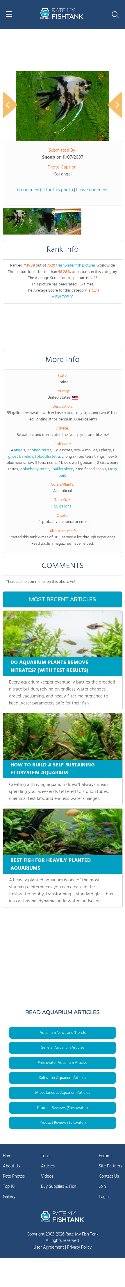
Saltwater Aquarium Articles (62, 1078)
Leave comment (92, 190)
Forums (105, 1156)
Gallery (9, 1196)
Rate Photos (14, 1176)
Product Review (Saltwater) (63, 1122)
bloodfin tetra (48, 456)
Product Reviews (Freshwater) (62, 1108)
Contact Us (109, 1176)
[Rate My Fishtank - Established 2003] (62, 1216)
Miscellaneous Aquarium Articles (62, 1092)
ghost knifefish (20, 456)
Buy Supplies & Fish (58, 1186)
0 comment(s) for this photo (45, 190)
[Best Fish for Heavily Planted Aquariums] (62, 832)
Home (8, 1156)
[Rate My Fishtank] (62, 18)
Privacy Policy (79, 1247)
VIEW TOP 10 (63, 297)
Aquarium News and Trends (63, 1032)
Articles (48, 1166)
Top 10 (9, 1186)
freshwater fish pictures (76, 265)
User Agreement (48, 1247)
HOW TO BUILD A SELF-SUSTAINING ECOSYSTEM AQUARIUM (52, 769)
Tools (45, 1156)
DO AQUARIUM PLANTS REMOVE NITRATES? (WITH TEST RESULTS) (49, 666)
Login (104, 1196)
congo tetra (40, 450)
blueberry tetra (35, 469)
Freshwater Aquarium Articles (63, 1062)
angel (18, 450)
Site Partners (110, 1166)
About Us (11, 1166)
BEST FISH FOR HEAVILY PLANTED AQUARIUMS (50, 864)
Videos (47, 1176)
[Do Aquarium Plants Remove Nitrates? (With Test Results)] (62, 634)
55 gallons (62, 506)
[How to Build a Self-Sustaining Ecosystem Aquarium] (62, 736)
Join (102, 1186)
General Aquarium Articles (62, 1047)
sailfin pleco (63, 469)
